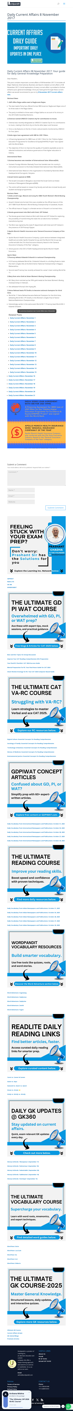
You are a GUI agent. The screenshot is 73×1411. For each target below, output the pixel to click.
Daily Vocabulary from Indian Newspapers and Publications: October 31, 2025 (33, 908)
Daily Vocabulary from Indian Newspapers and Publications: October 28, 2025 (33, 917)
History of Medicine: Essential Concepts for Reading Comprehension (30, 752)
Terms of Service (13, 1384)
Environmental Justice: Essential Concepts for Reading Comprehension (31, 756)
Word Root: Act (12, 1259)
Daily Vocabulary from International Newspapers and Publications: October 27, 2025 (36, 836)
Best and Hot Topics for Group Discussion (21, 655)
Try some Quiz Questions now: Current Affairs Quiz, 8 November (37, 311)
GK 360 (9, 584)
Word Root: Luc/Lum (14, 1250)
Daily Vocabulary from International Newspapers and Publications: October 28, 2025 (36, 832)
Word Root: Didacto (14, 1263)
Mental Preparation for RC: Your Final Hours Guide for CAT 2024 (28, 667)
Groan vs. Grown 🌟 (13, 1090)
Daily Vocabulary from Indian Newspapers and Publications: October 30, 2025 (33, 912)
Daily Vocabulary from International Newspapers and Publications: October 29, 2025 (36, 841)
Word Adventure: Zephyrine (16, 1001)
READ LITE (10, 582)
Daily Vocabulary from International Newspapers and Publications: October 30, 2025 (36, 828)
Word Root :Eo (12, 1255)
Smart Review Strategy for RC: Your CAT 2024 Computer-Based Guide (30, 672)
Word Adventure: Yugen (15, 1010)
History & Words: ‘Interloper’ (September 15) (22, 1179)
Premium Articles (13, 1339)
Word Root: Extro (13, 1246)
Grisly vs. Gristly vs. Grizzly (16, 1094)
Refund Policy (12, 1389)
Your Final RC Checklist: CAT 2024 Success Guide (23, 663)
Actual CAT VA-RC (45, 1361)
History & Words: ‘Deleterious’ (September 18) (23, 1166)
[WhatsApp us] (68, 1406)
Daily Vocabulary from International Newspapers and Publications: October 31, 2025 (36, 824)
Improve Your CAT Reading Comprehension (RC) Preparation (27, 659)
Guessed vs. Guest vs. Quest (17, 1086)
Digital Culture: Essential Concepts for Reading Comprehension (29, 739)
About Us (42, 1354)
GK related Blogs (13, 1336)
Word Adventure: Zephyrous (17, 997)
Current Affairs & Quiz (14, 1333)
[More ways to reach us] (63, 1406)
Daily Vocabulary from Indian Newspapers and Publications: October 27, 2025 (33, 921)
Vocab (41, 1356)
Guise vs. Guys (12, 1081)
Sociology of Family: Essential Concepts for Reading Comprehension (30, 743)
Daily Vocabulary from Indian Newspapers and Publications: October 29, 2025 (33, 925)
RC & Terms (43, 1359)
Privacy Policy (12, 1387)
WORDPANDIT (12, 587)
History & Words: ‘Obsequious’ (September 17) (23, 1162)
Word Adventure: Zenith (15, 1005)
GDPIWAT (10, 579)
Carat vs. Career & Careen (16, 1077)
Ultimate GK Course (14, 1330)
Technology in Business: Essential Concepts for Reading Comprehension (32, 748)
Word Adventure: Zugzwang (17, 993)
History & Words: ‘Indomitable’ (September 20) (23, 1170)
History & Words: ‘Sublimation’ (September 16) (23, 1174)
